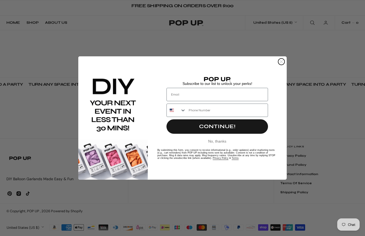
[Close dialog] (281, 61)
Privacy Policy (220, 158)
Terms (235, 158)
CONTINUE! (217, 126)
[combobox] (176, 110)
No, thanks (217, 141)
